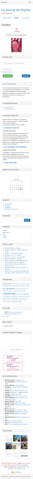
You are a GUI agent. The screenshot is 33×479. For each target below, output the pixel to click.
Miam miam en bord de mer (19, 396)
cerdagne (27, 284)
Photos (5, 236)
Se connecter (25, 18)
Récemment (8, 204)
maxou (13, 290)
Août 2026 (16, 179)
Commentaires (18, 312)
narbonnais (9, 293)
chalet (4, 285)
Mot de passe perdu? (8, 72)
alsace (5, 284)
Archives (7, 205)
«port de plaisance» (13, 296)
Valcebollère (11, 408)
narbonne (18, 294)
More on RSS (6, 316)
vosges (20, 301)
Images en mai (20, 380)
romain (21, 298)
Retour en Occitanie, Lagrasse (13, 259)
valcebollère (15, 300)
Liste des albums (9, 109)
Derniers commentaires (11, 209)
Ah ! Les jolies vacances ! (15, 420)
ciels (14, 285)
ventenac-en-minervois (7, 301)
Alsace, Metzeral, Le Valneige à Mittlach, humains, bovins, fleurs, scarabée (16, 261)
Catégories (8, 207)
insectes (21, 288)
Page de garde (7, 18)
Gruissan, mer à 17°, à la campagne (15, 257)
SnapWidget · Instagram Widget (16, 349)
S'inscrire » (26, 76)
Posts (11, 312)
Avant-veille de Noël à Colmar (19, 390)
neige (22, 294)
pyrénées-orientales (7, 298)
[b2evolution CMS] (16, 472)
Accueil (3, 2)
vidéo (14, 301)
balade (16, 284)
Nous (4, 234)
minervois (19, 290)
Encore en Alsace (21, 403)
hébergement (18, 468)
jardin (24, 288)
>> (22, 193)
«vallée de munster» (22, 300)
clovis (17, 285)
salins (6, 300)
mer (16, 291)
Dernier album (9, 107)
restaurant (13, 298)
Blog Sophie (6, 232)
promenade (27, 296)
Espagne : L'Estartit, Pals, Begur (14, 253)
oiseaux (4, 296)
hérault (17, 288)
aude (9, 283)
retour (18, 298)
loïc (7, 290)
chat (7, 286)
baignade (13, 284)
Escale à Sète (20, 385)
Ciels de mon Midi (16, 394)
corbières (21, 285)
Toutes (5, 230)
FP (24, 468)
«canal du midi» (21, 284)
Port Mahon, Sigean (21, 410)
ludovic (10, 290)
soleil (8, 300)
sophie (11, 300)
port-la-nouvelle (21, 296)
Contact (16, 18)
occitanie (26, 294)
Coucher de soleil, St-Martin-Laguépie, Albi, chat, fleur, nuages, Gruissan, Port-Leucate (17, 272)
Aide (24, 467)
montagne (24, 290)
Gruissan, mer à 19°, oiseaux (13, 255)
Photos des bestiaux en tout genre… (18, 424)
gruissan (11, 288)
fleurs (4, 289)
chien (10, 286)
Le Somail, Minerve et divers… (13, 248)
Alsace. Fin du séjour (22, 412)
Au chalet (18, 401)
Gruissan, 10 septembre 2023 (19, 392)
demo (24, 285)
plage (7, 296)
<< (11, 193)
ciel (12, 285)
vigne (17, 301)
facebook (27, 285)
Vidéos (5, 237)
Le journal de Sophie (15, 9)
